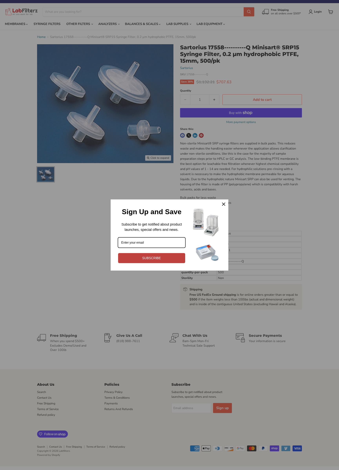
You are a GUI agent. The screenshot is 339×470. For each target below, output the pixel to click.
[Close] (223, 204)
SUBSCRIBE (151, 258)
